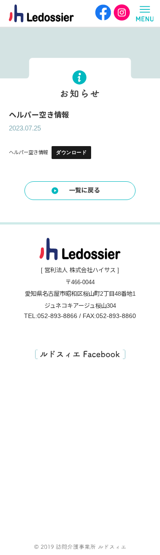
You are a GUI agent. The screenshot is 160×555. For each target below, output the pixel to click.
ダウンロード (71, 152)
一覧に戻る (84, 190)
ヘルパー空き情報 (28, 152)
